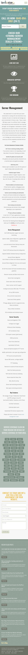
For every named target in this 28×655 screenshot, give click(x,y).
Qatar (17, 474)
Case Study (8, 651)
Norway (19, 439)
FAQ (12, 651)
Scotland (7, 448)
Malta (22, 471)
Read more (4, 557)
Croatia (20, 462)
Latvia (6, 462)
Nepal (14, 456)
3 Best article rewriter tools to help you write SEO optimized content (13, 609)
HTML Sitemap (14, 653)
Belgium (13, 465)
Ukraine (14, 454)
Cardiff (6, 480)
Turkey (21, 448)
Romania (11, 474)
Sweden (7, 442)
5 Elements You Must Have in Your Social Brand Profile (12, 573)
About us (3, 651)
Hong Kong (7, 454)
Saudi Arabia (21, 459)
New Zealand (13, 445)
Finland (13, 439)
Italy (7, 439)
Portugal (21, 445)
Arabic (21, 454)
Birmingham (20, 477)
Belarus (7, 468)
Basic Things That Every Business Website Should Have (12, 621)
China (20, 456)
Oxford (21, 480)
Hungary (20, 468)
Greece (7, 456)
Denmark (14, 448)
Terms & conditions (18, 651)
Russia (7, 451)
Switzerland (7, 471)
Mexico (20, 451)
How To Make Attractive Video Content (9, 598)
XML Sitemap (7, 653)
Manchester (13, 480)
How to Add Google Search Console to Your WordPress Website (12, 585)
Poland (20, 442)
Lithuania (14, 462)
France (14, 442)
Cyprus (6, 465)
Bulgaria (20, 465)
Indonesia (13, 459)
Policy (2, 653)
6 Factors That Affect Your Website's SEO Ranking (11, 633)
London (5, 445)
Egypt (14, 451)
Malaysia (5, 459)
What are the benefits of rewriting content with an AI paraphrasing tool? (12, 561)
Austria (13, 468)
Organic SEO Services (9, 477)
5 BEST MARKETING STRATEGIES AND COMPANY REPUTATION (13, 549)
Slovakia (15, 471)
